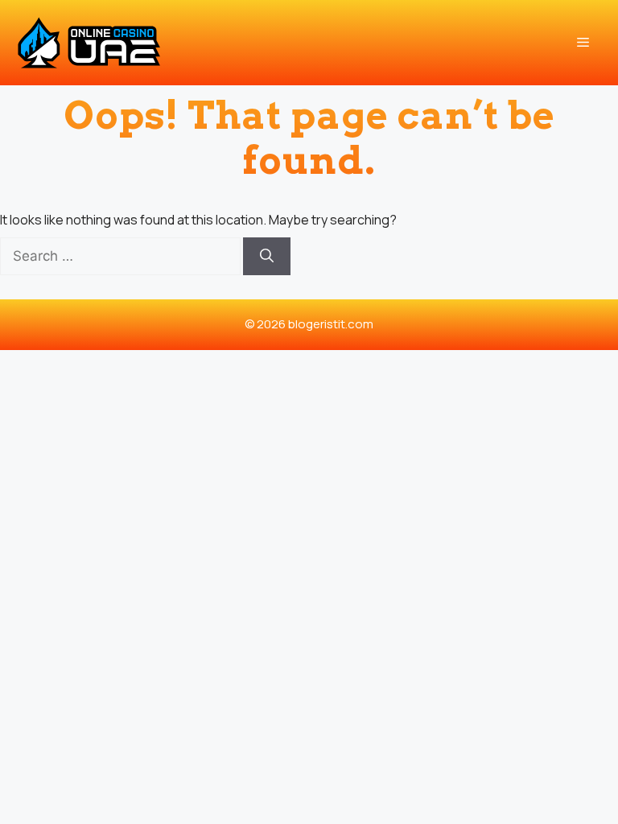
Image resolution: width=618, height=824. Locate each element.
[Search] (266, 256)
